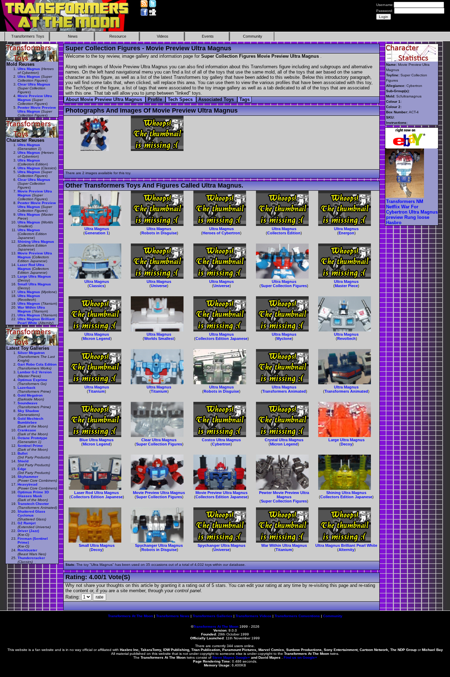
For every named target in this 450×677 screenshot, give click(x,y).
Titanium (96, 391)
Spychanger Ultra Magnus (159, 545)
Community (252, 36)
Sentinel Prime (30, 446)
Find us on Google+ (300, 657)
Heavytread (27, 484)
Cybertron (221, 444)
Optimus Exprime (32, 380)
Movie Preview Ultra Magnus (159, 493)
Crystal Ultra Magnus (284, 440)
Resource (117, 36)
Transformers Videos (253, 616)
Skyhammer (28, 477)
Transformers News (172, 616)
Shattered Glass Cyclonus (31, 513)
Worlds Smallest (159, 338)
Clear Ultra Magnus (158, 440)
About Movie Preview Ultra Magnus (104, 99)
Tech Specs (181, 99)
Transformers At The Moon (130, 616)
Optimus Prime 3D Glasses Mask (33, 494)
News (73, 36)
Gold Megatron (30, 395)
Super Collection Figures (284, 286)
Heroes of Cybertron (221, 233)
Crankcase (27, 430)
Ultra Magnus (96, 229)
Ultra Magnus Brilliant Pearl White (346, 545)
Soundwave (28, 403)
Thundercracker (31, 558)
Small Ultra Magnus (97, 545)
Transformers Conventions (297, 616)
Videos (162, 36)
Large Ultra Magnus (346, 440)
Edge (22, 469)
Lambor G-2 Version (35, 372)
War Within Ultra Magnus (284, 545)
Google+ (243, 657)
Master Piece (346, 286)
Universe (159, 286)
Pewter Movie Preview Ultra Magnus (284, 495)
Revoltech (346, 338)
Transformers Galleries (212, 616)
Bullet (22, 453)
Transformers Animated (284, 391)
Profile (155, 99)
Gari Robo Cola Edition (37, 364)
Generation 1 (97, 233)
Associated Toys (216, 99)
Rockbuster (27, 550)
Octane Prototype (32, 438)
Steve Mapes (223, 657)
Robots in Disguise (159, 233)
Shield (23, 461)
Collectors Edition (284, 233)
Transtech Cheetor (33, 504)
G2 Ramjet (27, 523)
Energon (346, 233)
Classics (96, 286)
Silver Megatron (31, 353)
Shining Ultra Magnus (346, 493)
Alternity (346, 550)
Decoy (346, 444)
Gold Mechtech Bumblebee (30, 420)
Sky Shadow (28, 411)
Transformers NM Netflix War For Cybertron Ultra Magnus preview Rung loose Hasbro (412, 212)
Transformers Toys (27, 36)
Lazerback (27, 388)
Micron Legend (96, 338)
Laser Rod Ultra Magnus (96, 493)
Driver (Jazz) (28, 531)
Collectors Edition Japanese (221, 338)
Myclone (284, 338)
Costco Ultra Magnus (221, 440)
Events (208, 36)
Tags (244, 99)
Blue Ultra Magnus (96, 440)
